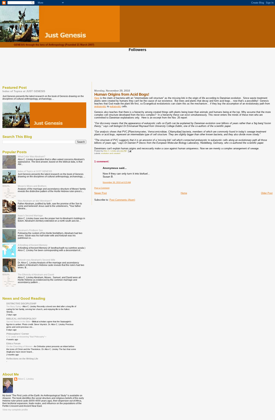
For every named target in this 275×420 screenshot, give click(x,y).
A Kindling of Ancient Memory (32, 245)
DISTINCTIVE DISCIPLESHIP (21, 303)
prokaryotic (100, 106)
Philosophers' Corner (17, 334)
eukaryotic (115, 106)
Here (96, 98)
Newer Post (100, 193)
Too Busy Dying (13, 306)
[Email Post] (129, 151)
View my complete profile (15, 409)
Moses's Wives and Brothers (32, 186)
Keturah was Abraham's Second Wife (36, 260)
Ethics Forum (13, 343)
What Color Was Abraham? (31, 156)
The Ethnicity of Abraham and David (36, 274)
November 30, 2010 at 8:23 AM (117, 182)
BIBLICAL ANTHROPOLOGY (21, 318)
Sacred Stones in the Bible (18, 321)
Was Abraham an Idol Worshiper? (35, 201)
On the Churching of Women (19, 346)
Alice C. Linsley (26, 379)
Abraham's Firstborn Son (30, 230)
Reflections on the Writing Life (22, 358)
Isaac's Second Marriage (30, 215)
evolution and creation (110, 153)
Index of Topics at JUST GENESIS (23, 91)
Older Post (267, 193)
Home (184, 193)
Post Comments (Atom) (122, 199)
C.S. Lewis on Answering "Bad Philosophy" (25, 337)
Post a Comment (101, 188)
